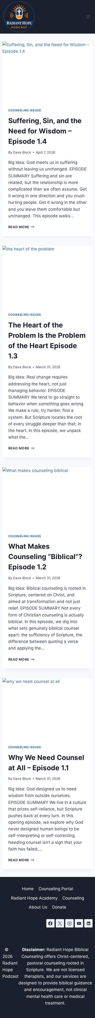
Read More (21, 227)
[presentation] (47, 71)
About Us (38, 907)
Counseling (73, 898)
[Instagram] (69, 923)
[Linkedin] (88, 923)
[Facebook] (50, 923)
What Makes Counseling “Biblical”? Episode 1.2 (45, 556)
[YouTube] (79, 923)
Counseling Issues (24, 110)
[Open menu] (88, 17)
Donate (59, 907)
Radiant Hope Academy (34, 898)
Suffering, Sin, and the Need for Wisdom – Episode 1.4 (45, 131)
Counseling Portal (55, 888)
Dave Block (22, 152)
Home (28, 888)
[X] (60, 923)
